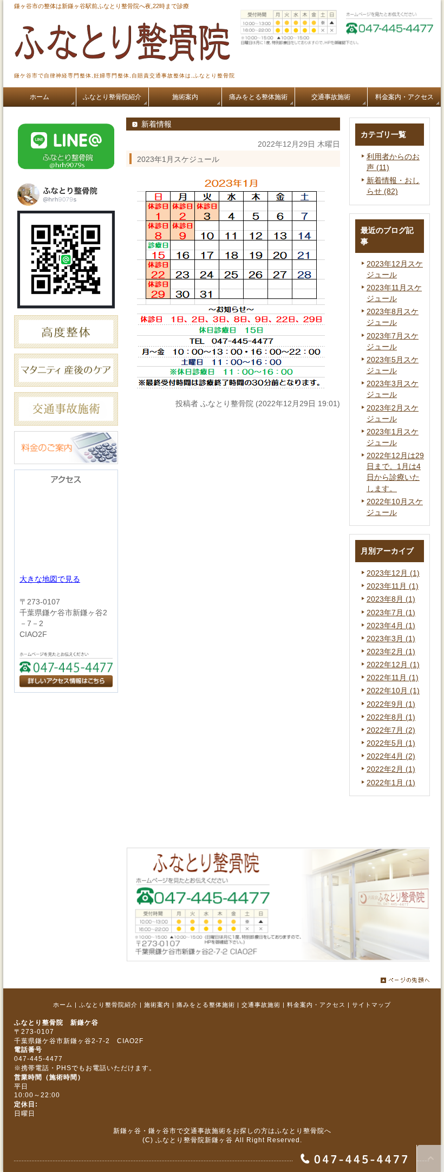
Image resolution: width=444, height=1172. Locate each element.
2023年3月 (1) (391, 638)
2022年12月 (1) (393, 664)
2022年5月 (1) (391, 743)
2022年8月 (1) (391, 717)
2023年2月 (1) (391, 651)
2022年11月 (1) (393, 677)
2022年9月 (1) (391, 704)
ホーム (63, 1004)
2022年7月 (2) (391, 730)
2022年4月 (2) (391, 756)
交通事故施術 (260, 1004)
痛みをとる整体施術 (206, 1004)
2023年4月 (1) (391, 625)
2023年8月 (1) (391, 599)
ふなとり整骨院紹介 (108, 1004)
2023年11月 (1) (393, 586)
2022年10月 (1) (393, 690)
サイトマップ (371, 1004)
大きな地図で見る (49, 579)
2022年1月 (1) (391, 782)
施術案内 (157, 1004)
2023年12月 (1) (393, 573)
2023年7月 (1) (391, 612)
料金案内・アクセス (316, 1004)
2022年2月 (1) (391, 769)
